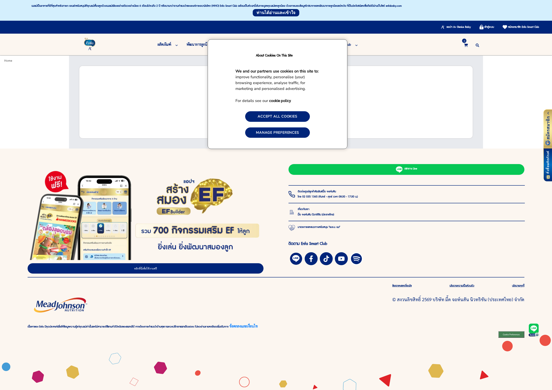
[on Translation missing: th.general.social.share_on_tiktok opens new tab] (326, 258)
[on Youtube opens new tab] (341, 258)
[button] (477, 44)
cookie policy (280, 100)
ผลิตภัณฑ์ (164, 44)
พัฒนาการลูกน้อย (199, 44)
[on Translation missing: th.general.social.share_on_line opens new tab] (296, 258)
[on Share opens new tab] (311, 258)
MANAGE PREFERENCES (277, 132)
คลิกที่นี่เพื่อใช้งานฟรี (145, 268)
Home (8, 60)
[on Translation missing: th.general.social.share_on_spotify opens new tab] (356, 258)
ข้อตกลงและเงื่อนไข (243, 326)
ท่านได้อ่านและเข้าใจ (276, 13)
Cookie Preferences (511, 334)
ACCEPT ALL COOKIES (277, 116)
